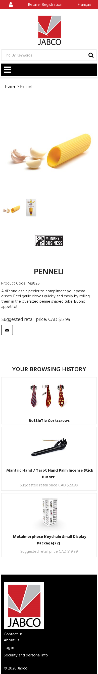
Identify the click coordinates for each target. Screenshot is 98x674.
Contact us (13, 634)
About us (11, 640)
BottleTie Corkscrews (49, 421)
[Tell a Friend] (7, 330)
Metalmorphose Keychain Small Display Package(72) (49, 540)
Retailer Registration (45, 5)
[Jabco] (49, 30)
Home (10, 86)
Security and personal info (26, 655)
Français (84, 5)
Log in (9, 648)
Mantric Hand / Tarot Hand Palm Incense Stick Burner (49, 473)
